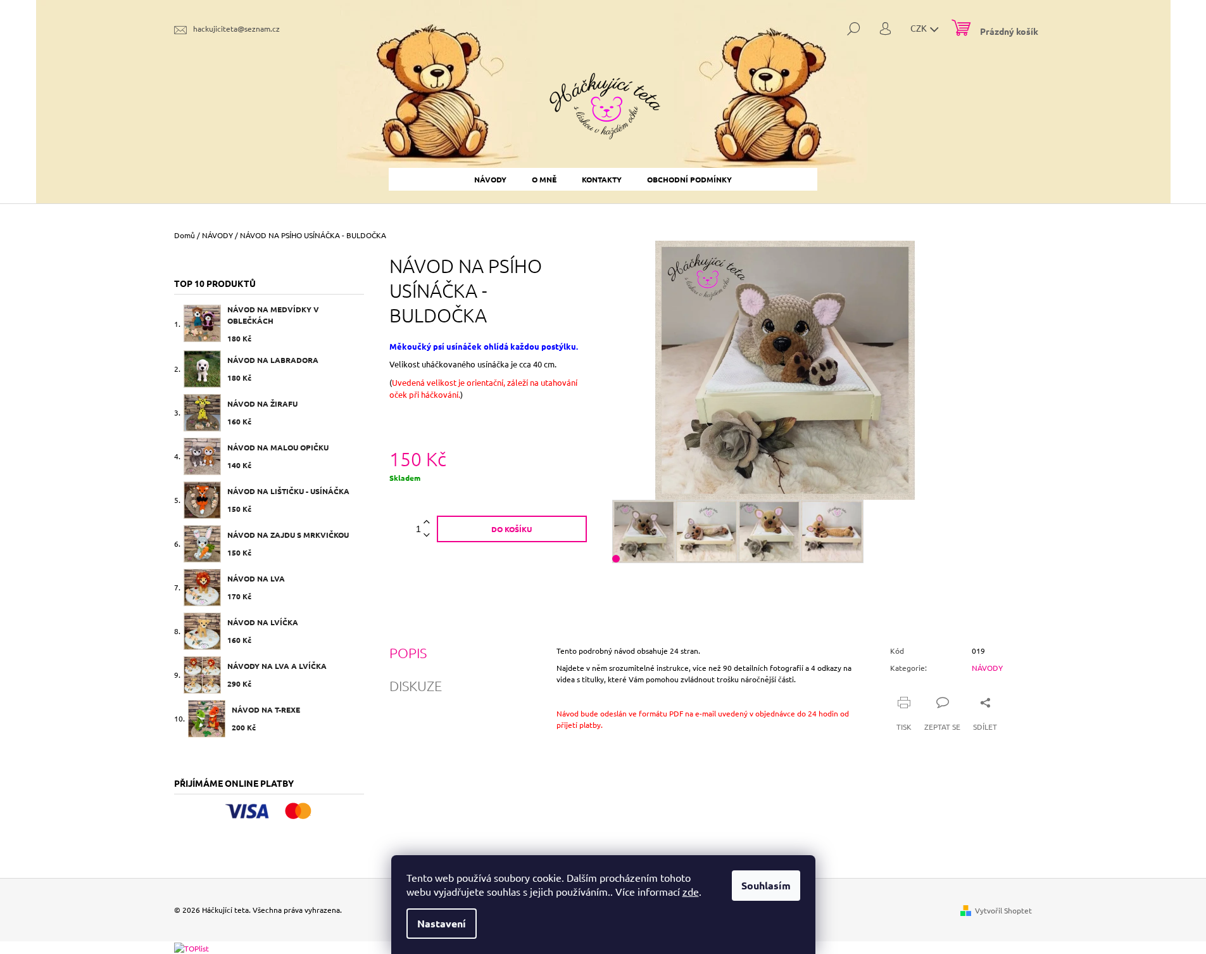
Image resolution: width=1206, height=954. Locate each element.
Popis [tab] (408, 652)
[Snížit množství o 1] (426, 535)
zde (690, 891)
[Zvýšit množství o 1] (426, 522)
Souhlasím (766, 885)
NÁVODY (987, 668)
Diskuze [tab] (415, 685)
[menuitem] (490, 179)
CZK (919, 28)
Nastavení (441, 923)
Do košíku (511, 529)
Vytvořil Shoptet (1003, 910)
